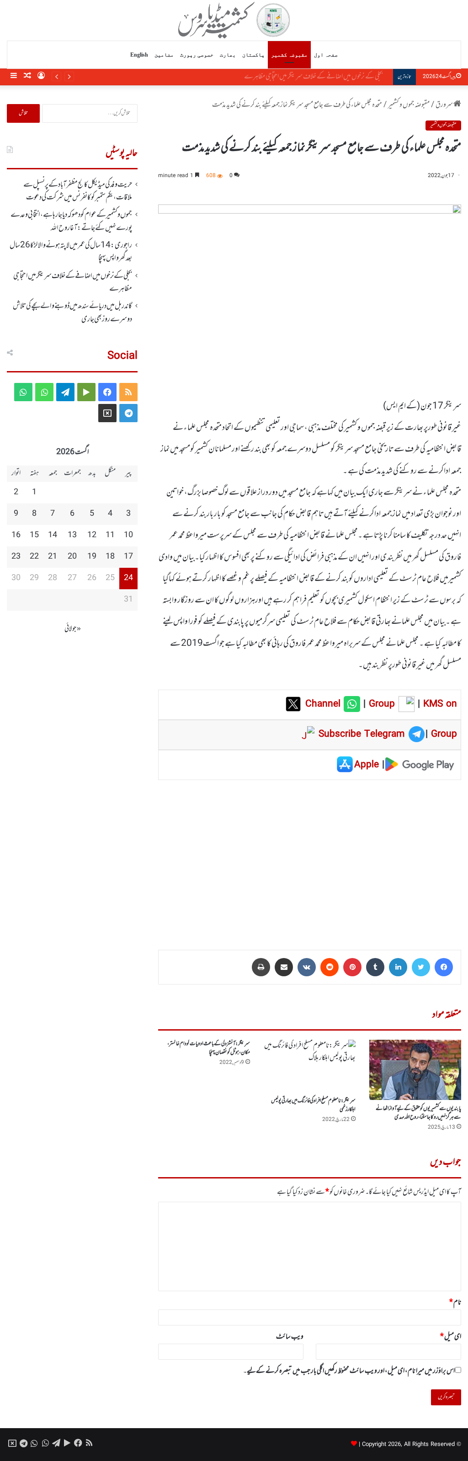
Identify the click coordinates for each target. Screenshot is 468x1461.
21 (52, 557)
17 (128, 557)
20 (72, 557)
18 (110, 557)
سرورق (444, 105)
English (139, 55)
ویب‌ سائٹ (289, 1337)
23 (16, 557)
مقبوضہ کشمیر (289, 55)
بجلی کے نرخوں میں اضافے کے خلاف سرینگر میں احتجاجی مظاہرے (319, 77)
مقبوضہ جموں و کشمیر (409, 105)
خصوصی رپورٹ (196, 55)
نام (455, 1302)
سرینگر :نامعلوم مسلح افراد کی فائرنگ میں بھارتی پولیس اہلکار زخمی (313, 1105)
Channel (324, 704)
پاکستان (253, 55)
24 (128, 578)
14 (52, 535)
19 (91, 557)
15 (34, 535)
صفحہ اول (326, 55)
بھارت (228, 55)
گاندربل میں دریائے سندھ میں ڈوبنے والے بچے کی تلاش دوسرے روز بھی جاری (72, 312)
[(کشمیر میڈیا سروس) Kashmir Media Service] (234, 20)
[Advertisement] (309, 858)
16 (16, 535)
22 (34, 557)
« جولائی (72, 629)
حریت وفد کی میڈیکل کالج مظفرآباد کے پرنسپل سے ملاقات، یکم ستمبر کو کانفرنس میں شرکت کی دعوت (77, 191)
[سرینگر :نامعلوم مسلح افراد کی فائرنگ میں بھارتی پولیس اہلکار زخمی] (310, 1066)
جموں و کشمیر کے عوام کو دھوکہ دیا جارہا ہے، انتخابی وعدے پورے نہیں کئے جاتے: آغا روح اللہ (71, 221)
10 (128, 535)
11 (110, 535)
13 (72, 535)
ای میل (450, 1337)
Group (380, 704)
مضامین (164, 55)
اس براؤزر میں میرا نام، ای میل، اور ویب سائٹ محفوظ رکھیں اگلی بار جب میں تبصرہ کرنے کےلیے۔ (349, 1371)
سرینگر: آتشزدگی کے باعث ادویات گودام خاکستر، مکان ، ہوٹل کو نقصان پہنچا (208, 1048)
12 (91, 535)
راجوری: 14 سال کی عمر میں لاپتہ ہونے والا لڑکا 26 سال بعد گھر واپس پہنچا (71, 252)
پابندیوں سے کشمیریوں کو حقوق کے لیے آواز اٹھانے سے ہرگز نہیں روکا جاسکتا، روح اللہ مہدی (418, 1113)
